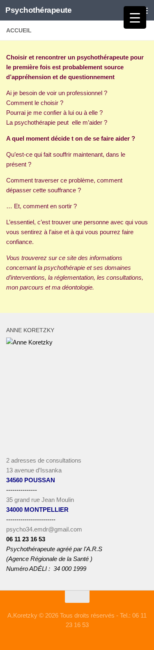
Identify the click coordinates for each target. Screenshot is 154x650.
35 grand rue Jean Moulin (40, 499)
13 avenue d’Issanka (34, 470)
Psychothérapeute (38, 10)
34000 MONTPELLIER (37, 509)
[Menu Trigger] (135, 17)
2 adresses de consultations (43, 460)
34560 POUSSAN (30, 480)
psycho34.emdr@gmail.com (44, 529)
